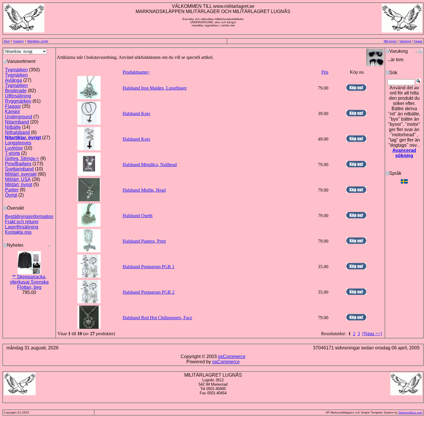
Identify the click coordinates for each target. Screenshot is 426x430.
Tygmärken (16, 69)
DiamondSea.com (410, 412)
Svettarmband (19, 168)
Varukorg (405, 41)
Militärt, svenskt (21, 174)
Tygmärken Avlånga (16, 77)
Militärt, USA (18, 179)
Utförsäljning (18, 95)
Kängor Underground (18, 114)
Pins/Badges (18, 163)
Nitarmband (17, 121)
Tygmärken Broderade (16, 88)
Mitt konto (390, 41)
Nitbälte (13, 127)
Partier (12, 189)
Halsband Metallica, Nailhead (150, 164)
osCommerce (231, 356)
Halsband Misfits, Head (144, 190)
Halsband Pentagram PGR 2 (148, 292)
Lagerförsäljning (21, 226)
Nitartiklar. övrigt (37, 41)
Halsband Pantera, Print (144, 241)
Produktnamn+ (136, 72)
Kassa (418, 41)
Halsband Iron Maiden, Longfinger (155, 88)
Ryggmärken (18, 101)
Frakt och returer (22, 221)
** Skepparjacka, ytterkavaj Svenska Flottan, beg (29, 282)
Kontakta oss (18, 232)
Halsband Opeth (137, 215)
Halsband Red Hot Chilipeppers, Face (157, 317)
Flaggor (13, 106)
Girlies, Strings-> (22, 158)
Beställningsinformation (29, 216)
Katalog (18, 41)
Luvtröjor (14, 148)
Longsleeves (18, 142)
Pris (324, 72)
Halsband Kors (136, 113)
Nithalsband (17, 132)
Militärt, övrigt (18, 184)
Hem (7, 41)
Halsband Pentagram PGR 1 (148, 266)
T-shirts (12, 153)
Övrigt (11, 195)
